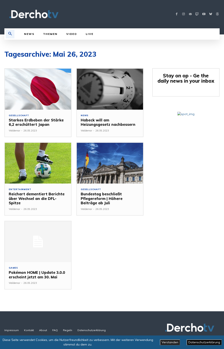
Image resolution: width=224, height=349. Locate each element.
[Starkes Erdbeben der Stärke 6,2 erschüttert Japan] (38, 89)
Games (13, 268)
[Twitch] (197, 14)
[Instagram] (183, 14)
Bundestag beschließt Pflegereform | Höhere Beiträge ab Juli (101, 198)
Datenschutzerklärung (204, 342)
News (84, 115)
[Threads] (217, 14)
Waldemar (14, 130)
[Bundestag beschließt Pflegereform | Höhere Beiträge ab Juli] (110, 163)
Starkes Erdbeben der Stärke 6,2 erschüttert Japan (36, 122)
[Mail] (190, 14)
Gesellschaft (19, 115)
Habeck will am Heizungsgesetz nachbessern (108, 122)
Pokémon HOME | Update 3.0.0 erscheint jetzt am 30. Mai (37, 274)
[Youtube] (203, 14)
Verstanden (170, 342)
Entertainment (20, 189)
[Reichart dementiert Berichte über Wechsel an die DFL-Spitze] (38, 163)
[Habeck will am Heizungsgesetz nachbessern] (110, 89)
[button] (10, 34)
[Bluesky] (210, 14)
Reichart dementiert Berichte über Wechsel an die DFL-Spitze (37, 198)
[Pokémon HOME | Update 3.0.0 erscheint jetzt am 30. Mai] (38, 241)
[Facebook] (176, 14)
